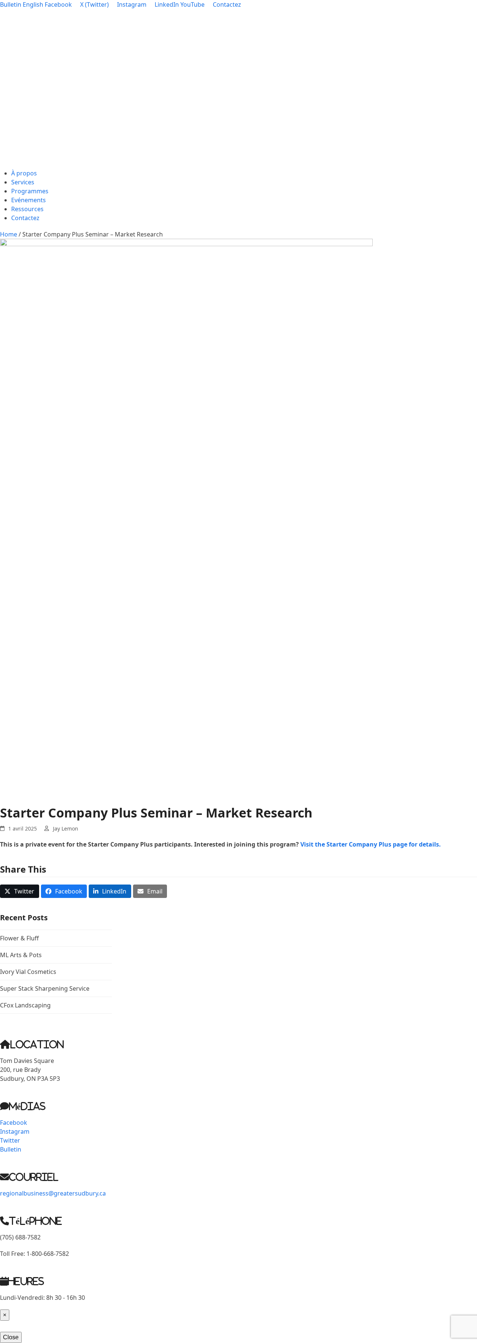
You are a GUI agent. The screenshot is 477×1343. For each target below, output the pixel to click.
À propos (24, 173)
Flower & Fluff (19, 938)
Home (8, 234)
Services (22, 182)
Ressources (27, 209)
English (33, 4)
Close (11, 1337)
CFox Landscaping (25, 1005)
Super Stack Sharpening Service (44, 988)
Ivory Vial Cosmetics (28, 972)
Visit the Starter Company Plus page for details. (370, 844)
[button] (19, 891)
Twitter (10, 1140)
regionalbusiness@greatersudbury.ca (53, 1193)
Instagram (14, 1131)
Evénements (28, 200)
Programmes (29, 191)
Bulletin (10, 4)
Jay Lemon (65, 828)
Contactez (25, 218)
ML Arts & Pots (21, 955)
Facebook (13, 1122)
